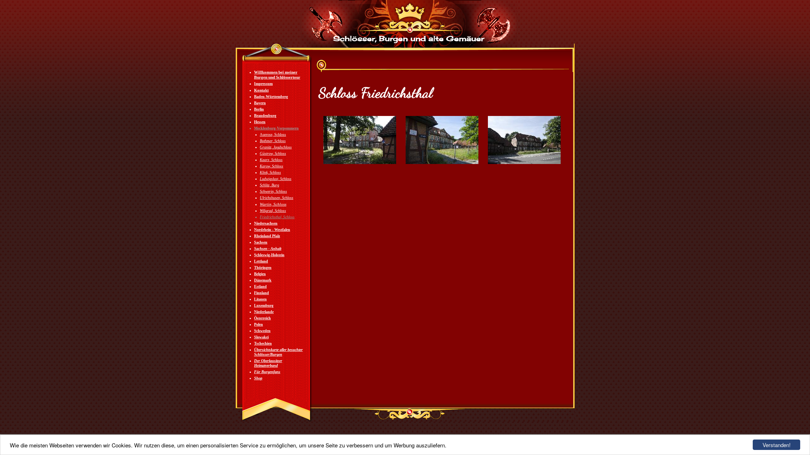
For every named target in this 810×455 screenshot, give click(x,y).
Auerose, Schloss (273, 134)
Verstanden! (777, 445)
